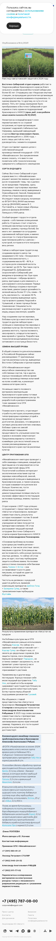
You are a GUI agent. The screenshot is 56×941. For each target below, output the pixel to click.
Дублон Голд (33, 585)
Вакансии (32, 912)
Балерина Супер (11, 588)
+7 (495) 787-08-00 (20, 900)
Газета (31, 915)
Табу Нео (35, 757)
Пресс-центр (8, 912)
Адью (8, 801)
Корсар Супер (8, 650)
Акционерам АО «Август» (13, 924)
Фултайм (6, 594)
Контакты (6, 915)
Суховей (32, 694)
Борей (32, 814)
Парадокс (28, 658)
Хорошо (14, 25)
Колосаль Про (9, 825)
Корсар (15, 644)
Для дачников (8, 918)
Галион (11, 567)
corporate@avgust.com (12, 905)
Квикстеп (7, 782)
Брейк (5, 771)
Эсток (20, 567)
